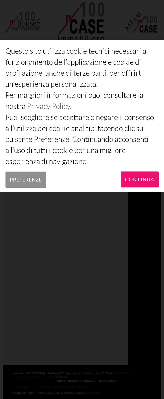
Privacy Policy (48, 106)
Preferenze (26, 180)
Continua (139, 179)
